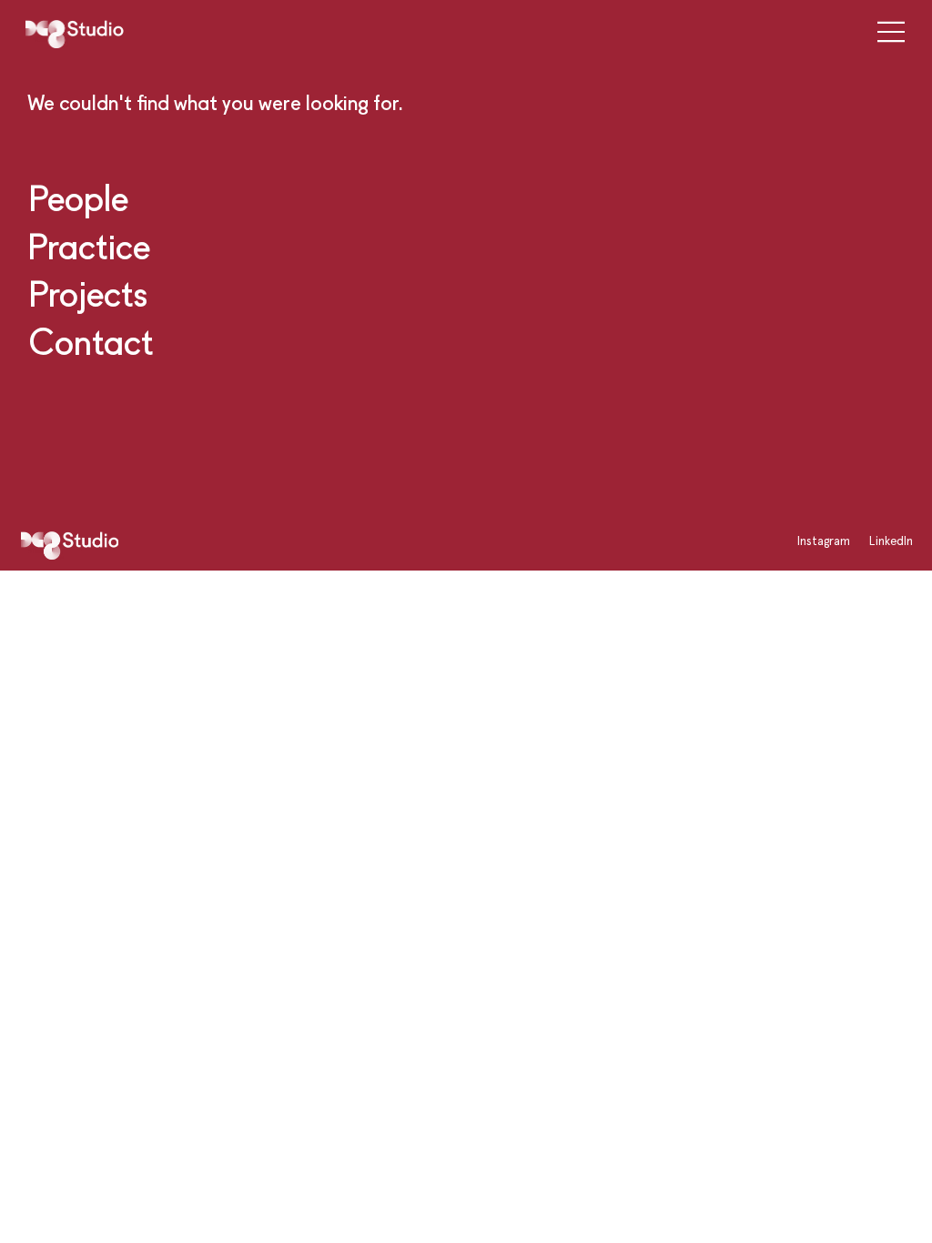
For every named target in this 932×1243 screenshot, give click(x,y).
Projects (87, 293)
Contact (91, 341)
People (78, 197)
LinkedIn (891, 541)
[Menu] (885, 31)
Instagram (823, 541)
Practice (88, 246)
